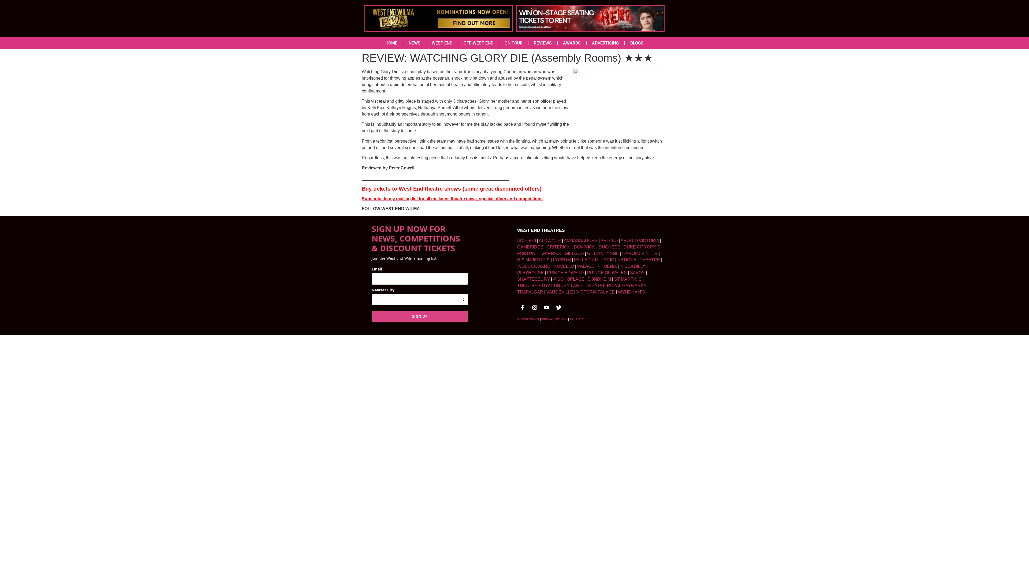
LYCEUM (562, 260)
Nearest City (383, 289)
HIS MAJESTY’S (533, 260)
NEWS (414, 43)
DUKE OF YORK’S (642, 247)
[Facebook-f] (522, 307)
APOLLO (609, 240)
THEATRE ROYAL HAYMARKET (617, 285)
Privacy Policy (554, 319)
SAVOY (637, 272)
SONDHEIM (599, 279)
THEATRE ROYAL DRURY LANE (549, 285)
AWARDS (572, 43)
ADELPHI (526, 240)
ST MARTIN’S (628, 279)
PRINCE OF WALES (607, 272)
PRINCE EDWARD (565, 272)
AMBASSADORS (581, 240)
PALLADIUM (586, 260)
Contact (577, 319)
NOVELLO (564, 266)
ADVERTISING (605, 43)
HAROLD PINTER (640, 253)
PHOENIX (607, 266)
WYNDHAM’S (631, 292)
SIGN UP (420, 316)
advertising (528, 319)
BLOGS (637, 43)
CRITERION (559, 247)
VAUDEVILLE (559, 292)
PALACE (585, 266)
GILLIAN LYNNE (603, 253)
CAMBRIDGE (530, 247)
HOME (391, 43)
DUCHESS (609, 247)
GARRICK (551, 253)
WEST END (442, 43)
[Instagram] (534, 307)
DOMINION (584, 247)
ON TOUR (514, 43)
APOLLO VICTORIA (640, 240)
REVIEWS (543, 43)
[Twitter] (558, 307)
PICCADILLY (633, 266)
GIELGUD (574, 253)
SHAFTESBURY (533, 279)
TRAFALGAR (530, 292)
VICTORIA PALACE (595, 292)
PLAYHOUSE (530, 272)
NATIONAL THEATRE (638, 260)
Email (377, 269)
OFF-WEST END (478, 43)
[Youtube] (546, 307)
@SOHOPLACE (568, 279)
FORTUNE (527, 253)
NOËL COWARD (534, 266)
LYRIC (608, 260)
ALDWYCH (550, 240)
